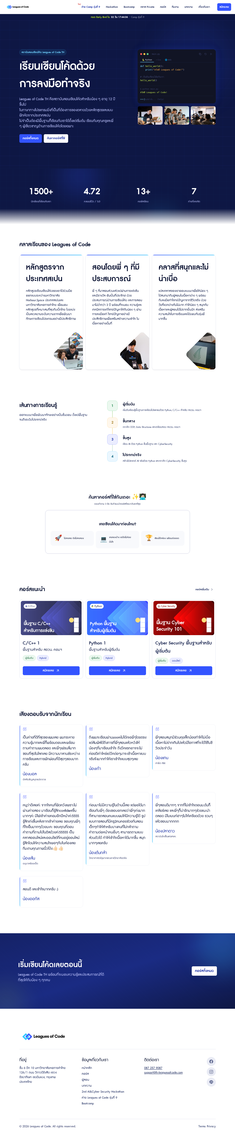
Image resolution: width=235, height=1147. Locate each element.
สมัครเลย (224, 7)
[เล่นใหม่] (206, 54)
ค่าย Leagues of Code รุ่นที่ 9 (99, 1097)
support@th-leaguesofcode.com (163, 1072)
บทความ (188, 7)
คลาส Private (147, 7)
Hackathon (112, 7)
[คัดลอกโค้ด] (200, 54)
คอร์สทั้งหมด (31, 138)
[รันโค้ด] (211, 54)
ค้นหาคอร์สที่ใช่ (56, 138)
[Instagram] (211, 1071)
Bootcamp (129, 7)
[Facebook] (211, 1061)
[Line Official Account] (211, 1082)
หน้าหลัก (87, 1068)
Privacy (211, 1126)
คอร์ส (163, 7)
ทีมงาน (175, 7)
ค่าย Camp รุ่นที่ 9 (91, 7)
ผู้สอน (85, 1079)
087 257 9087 (153, 1068)
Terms (202, 1126)
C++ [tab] (158, 60)
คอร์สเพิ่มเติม (202, 589)
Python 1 (104, 646)
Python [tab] (147, 60)
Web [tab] (168, 60)
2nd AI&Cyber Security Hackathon (103, 1091)
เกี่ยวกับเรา (204, 7)
